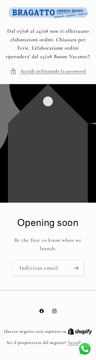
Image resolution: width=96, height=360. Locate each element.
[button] (48, 71)
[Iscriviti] (75, 268)
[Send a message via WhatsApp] (85, 348)
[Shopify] (80, 331)
